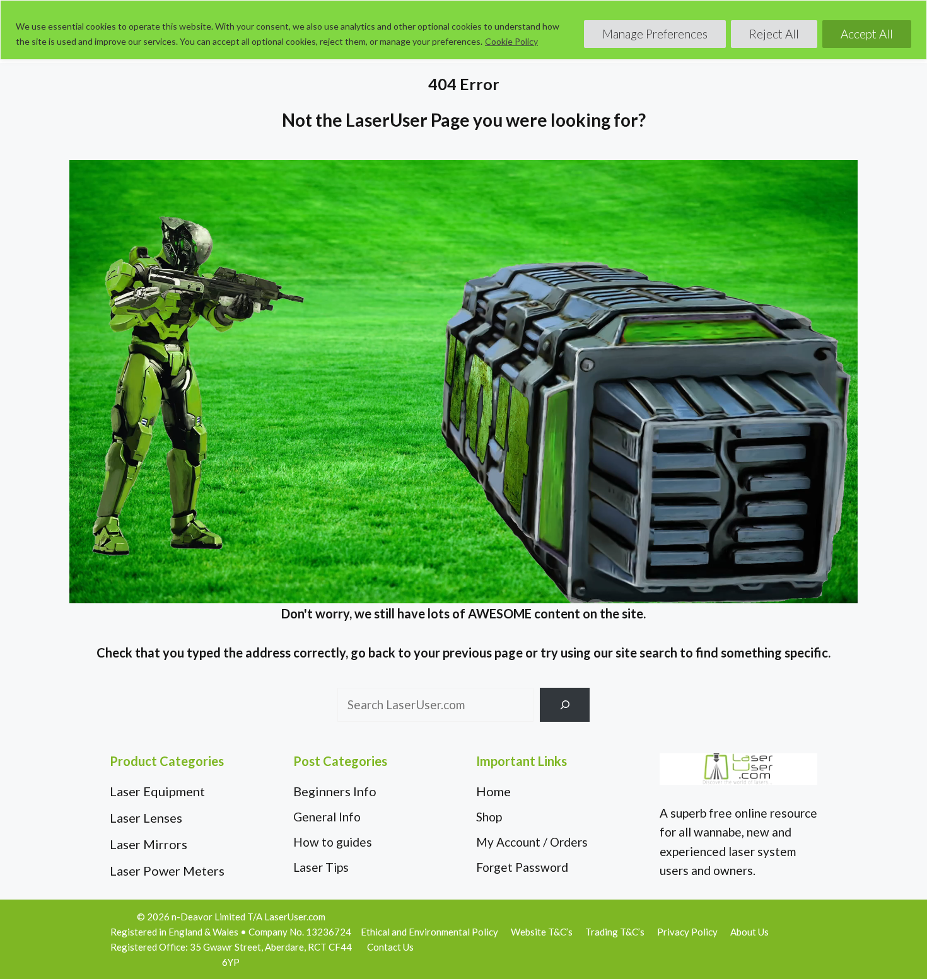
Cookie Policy (511, 41)
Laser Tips (321, 867)
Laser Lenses (146, 817)
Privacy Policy (687, 931)
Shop (489, 816)
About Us (749, 931)
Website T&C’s (542, 931)
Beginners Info (334, 791)
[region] (463, 30)
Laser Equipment (157, 791)
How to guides (332, 842)
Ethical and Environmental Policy (429, 931)
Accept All (867, 33)
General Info (327, 816)
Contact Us (390, 947)
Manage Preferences (655, 33)
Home (493, 791)
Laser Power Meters (167, 870)
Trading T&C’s (614, 931)
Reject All (774, 33)
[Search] (565, 704)
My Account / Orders (532, 842)
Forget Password (522, 867)
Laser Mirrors (148, 844)
